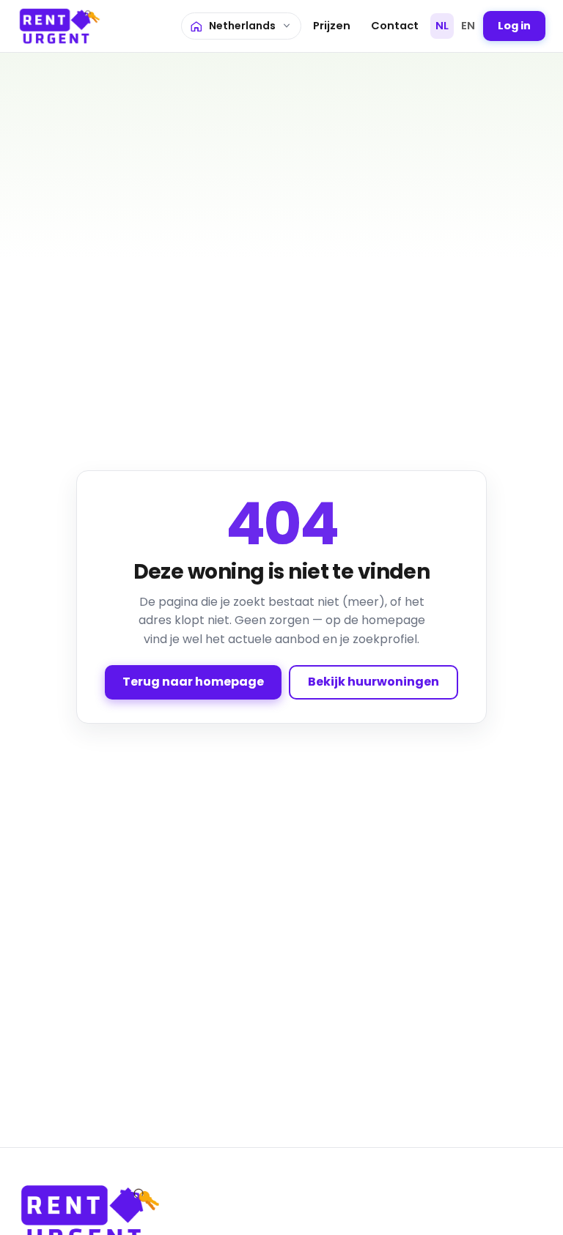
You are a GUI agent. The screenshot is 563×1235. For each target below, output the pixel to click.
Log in (514, 25)
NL (442, 25)
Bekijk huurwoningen (373, 681)
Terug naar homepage (193, 681)
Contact (395, 25)
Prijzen (331, 25)
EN (468, 25)
